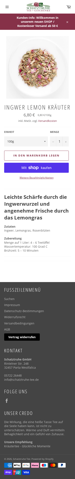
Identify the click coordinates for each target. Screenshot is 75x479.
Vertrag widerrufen (22, 337)
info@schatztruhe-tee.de (21, 380)
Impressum (12, 305)
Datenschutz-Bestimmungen (24, 311)
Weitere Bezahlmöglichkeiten (37, 177)
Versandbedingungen (19, 323)
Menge (54, 132)
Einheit (9, 132)
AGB (7, 329)
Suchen (9, 299)
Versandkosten (47, 121)
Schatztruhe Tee (21, 458)
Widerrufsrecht (14, 317)
